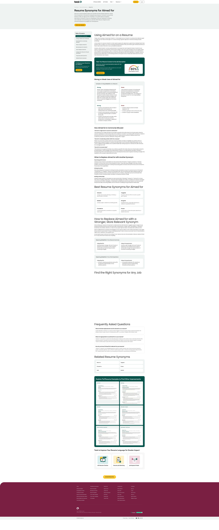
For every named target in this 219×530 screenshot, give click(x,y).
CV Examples (92, 498)
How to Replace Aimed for (81, 49)
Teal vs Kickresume (120, 496)
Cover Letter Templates (94, 496)
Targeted (122, 362)
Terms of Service (131, 518)
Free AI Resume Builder (80, 500)
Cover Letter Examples (94, 494)
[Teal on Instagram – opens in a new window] (141, 518)
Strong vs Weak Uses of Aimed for (82, 38)
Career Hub (106, 490)
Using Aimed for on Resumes (81, 36)
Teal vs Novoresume (120, 492)
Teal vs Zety (119, 494)
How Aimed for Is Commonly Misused (81, 41)
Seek (98, 370)
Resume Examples (93, 488)
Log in (142, 1)
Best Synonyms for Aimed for (81, 47)
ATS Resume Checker (80, 492)
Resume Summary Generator (82, 494)
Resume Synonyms (84, 7)
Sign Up (132, 488)
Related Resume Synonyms (81, 58)
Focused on (99, 366)
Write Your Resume (80, 25)
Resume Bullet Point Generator (82, 498)
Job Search (105, 494)
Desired (122, 370)
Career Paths (106, 498)
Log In (132, 490)
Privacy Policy (125, 518)
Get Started (79, 70)
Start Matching (100, 73)
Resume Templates (93, 492)
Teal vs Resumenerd (120, 498)
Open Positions (133, 496)
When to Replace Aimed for (81, 44)
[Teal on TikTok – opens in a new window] (140, 518)
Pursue (122, 366)
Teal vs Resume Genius (121, 500)
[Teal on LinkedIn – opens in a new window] (138, 518)
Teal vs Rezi (119, 490)
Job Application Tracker (80, 490)
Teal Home (76, 7)
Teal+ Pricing (133, 492)
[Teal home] (78, 2)
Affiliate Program (134, 498)
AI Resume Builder (80, 488)
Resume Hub (106, 488)
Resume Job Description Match (82, 496)
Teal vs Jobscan (120, 488)
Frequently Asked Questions (81, 55)
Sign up (135, 1)
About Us (132, 494)
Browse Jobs (106, 496)
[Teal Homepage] (78, 508)
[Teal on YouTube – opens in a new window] (136, 518)
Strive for (99, 362)
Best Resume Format (93, 490)
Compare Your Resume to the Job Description (82, 52)
